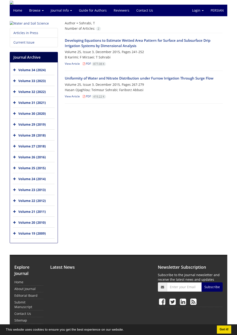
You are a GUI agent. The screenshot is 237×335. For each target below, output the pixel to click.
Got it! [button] (224, 329)
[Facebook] (163, 301)
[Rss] (193, 301)
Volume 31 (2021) (32, 102)
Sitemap (20, 320)
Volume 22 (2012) (32, 200)
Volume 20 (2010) (32, 222)
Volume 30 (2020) (32, 113)
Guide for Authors (93, 10)
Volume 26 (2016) (32, 157)
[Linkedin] (184, 301)
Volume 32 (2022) (32, 91)
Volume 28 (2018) (32, 135)
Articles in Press (25, 33)
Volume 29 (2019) (32, 124)
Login (196, 10)
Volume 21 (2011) (32, 211)
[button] (125, 330)
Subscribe (212, 287)
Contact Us (144, 10)
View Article (72, 64)
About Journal (25, 289)
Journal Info (60, 10)
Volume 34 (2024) (32, 70)
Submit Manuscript (23, 304)
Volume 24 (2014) (32, 179)
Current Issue (23, 42)
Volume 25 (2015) (32, 168)
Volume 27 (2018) (32, 146)
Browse (35, 10)
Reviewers (121, 10)
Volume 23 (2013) (32, 190)
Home (17, 10)
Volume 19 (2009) (32, 233)
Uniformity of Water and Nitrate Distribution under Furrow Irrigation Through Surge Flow (139, 78)
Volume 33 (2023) (32, 81)
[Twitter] (173, 301)
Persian (217, 10)
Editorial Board (25, 295)
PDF (94, 64)
